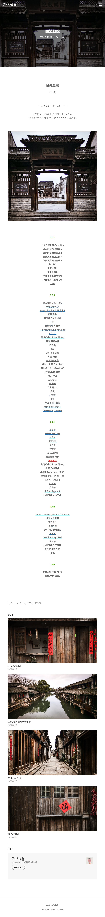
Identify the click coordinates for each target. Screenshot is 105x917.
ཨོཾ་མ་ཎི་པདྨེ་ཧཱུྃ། (9, 4)
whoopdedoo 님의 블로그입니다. (25, 862)
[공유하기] (17, 603)
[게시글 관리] (20, 603)
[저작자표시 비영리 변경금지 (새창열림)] (37, 603)
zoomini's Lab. (52, 904)
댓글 (10, 849)
